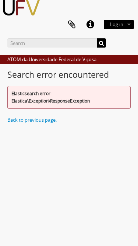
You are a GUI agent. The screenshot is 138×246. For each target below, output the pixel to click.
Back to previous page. (32, 120)
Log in (116, 24)
